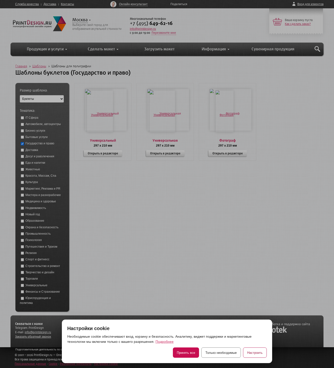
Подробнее (165, 342)
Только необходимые (221, 353)
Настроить (255, 353)
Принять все (186, 353)
